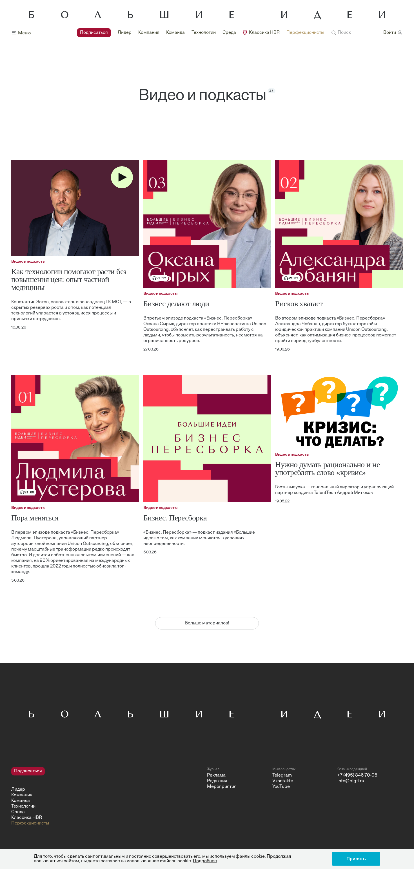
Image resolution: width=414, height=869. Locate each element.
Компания (148, 32)
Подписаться (94, 32)
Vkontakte (282, 781)
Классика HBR (264, 32)
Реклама (216, 775)
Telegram (282, 775)
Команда (175, 32)
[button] (341, 33)
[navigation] (200, 32)
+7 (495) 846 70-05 (357, 775)
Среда (229, 32)
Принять (356, 858)
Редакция (217, 781)
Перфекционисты (305, 32)
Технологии (204, 32)
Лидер (125, 32)
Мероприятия (222, 786)
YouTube (281, 786)
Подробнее (205, 861)
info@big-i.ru (350, 781)
